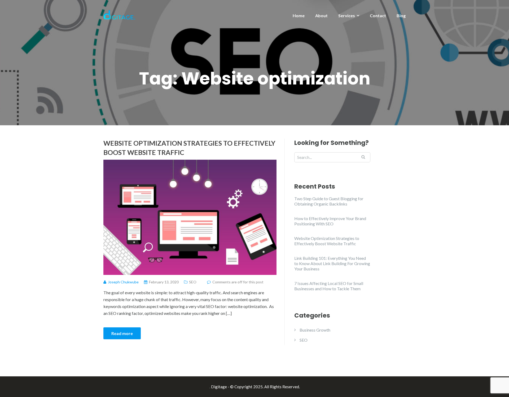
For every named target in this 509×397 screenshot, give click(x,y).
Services (346, 15)
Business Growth (315, 329)
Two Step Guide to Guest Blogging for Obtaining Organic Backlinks (328, 201)
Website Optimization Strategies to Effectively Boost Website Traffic (189, 147)
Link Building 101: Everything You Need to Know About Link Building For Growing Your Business (332, 263)
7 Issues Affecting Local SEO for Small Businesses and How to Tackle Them (328, 286)
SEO (192, 282)
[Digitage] (119, 14)
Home (299, 15)
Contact (378, 15)
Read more (122, 333)
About (321, 15)
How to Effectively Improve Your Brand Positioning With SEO (330, 221)
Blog (401, 15)
